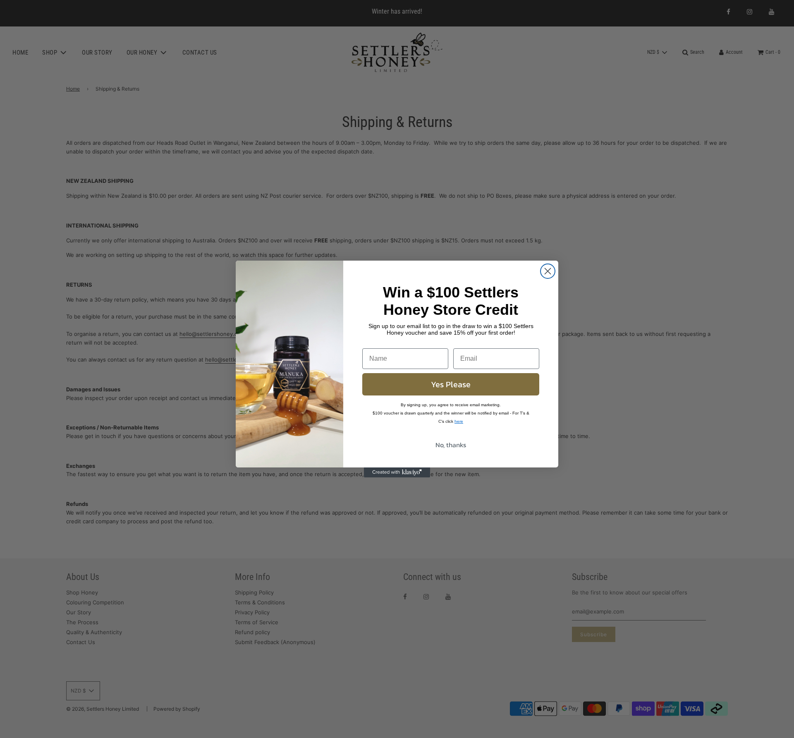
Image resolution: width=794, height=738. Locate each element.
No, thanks (450, 445)
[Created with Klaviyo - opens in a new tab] (397, 472)
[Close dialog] (547, 271)
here (458, 421)
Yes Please (451, 384)
